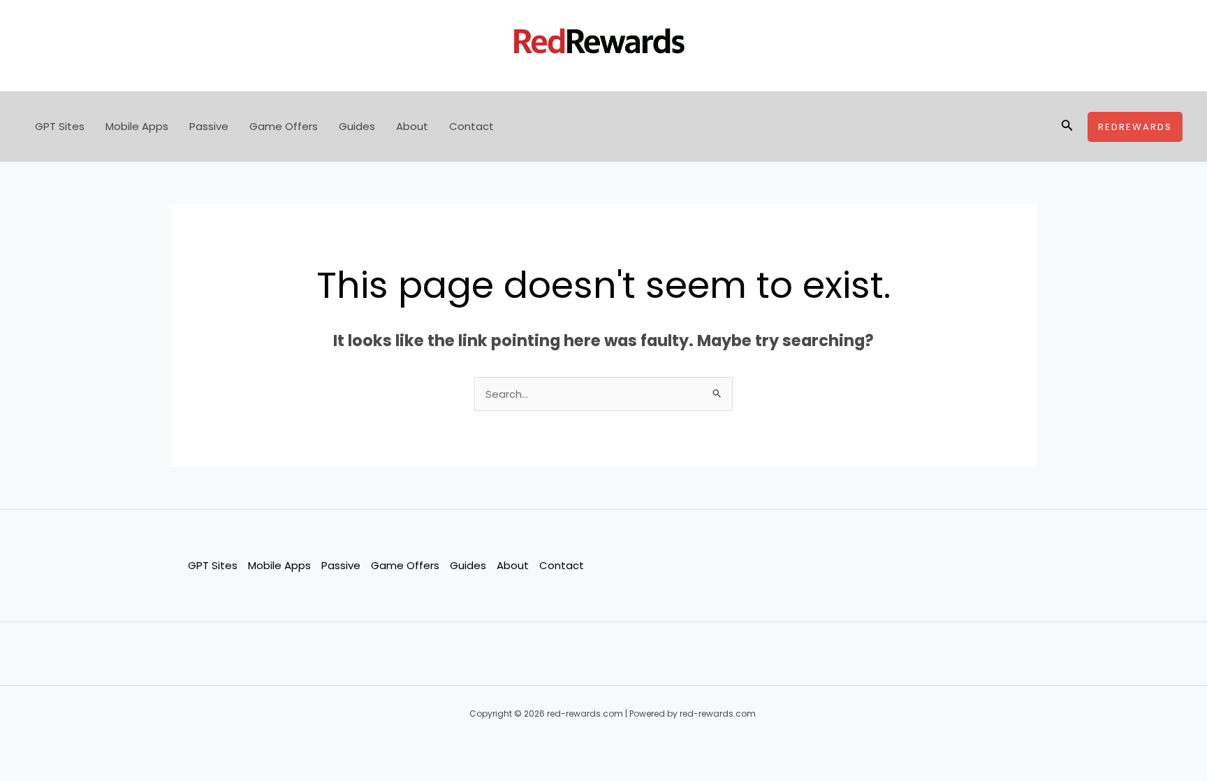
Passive (208, 126)
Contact (471, 126)
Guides (357, 126)
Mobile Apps (136, 126)
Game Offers (283, 126)
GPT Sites (60, 126)
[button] (1067, 126)
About (412, 126)
